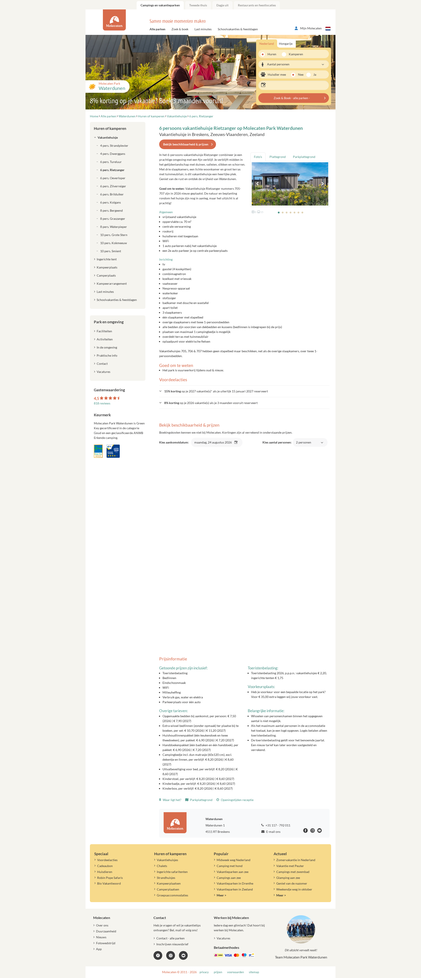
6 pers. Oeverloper (112, 178)
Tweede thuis (198, 5)
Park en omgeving (109, 322)
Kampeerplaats (107, 267)
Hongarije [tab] (286, 43)
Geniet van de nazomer (291, 883)
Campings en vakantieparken (160, 5)
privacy (204, 972)
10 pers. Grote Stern (113, 235)
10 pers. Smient (110, 251)
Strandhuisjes (166, 878)
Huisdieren (104, 872)
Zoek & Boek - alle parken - (292, 98)
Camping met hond (230, 866)
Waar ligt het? (171, 800)
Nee (300, 74)
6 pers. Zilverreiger (113, 186)
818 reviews (102, 403)
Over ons (102, 925)
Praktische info (107, 355)
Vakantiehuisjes (167, 860)
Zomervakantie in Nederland (295, 860)
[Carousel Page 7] (302, 212)
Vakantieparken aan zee (232, 872)
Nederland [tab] (266, 43)
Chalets (162, 866)
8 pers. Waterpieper (113, 227)
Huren (272, 54)
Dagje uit (222, 5)
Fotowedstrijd (105, 943)
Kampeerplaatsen (169, 883)
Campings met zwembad (292, 872)
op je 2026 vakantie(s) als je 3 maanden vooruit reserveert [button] (211, 403)
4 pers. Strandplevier (114, 145)
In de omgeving (107, 347)
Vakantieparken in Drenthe (235, 883)
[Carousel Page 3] (286, 212)
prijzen (218, 972)
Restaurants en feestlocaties (257, 5)
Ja (314, 74)
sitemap (254, 972)
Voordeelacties (107, 860)
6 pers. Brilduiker (112, 194)
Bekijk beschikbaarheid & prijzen (185, 144)
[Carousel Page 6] (298, 212)
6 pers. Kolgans (110, 202)
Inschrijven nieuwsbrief (172, 944)
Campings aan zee (229, 878)
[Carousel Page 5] (294, 212)
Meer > (221, 895)
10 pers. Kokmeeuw (113, 243)
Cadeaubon (105, 866)
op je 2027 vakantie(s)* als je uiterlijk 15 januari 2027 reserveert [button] (216, 391)
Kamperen (294, 54)
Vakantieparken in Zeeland (235, 889)
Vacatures (103, 372)
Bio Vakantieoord (109, 883)
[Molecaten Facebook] (305, 831)
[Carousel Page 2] (283, 212)
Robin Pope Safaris (110, 878)
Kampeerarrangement (112, 283)
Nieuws (101, 937)
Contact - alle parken (170, 938)
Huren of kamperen (110, 128)
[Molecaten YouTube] (183, 955)
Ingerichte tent (107, 259)
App (99, 949)
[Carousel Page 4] (290, 212)
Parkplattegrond (200, 800)
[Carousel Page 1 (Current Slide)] (279, 212)
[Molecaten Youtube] (319, 831)
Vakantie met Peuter (290, 866)
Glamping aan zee (288, 878)
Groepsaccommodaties (172, 895)
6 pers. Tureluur (111, 162)
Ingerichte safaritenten (172, 872)
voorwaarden (235, 972)
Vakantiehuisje (108, 137)
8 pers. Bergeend (111, 210)
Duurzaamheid (106, 931)
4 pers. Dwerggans (112, 154)
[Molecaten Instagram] (312, 831)
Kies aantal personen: (286, 444)
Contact (102, 363)
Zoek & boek (179, 29)
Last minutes (203, 29)
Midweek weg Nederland (233, 860)
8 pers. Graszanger (112, 218)
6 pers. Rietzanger (112, 170)
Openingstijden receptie (236, 800)
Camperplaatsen (168, 889)
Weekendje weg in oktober (294, 889)
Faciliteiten (104, 331)
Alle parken (157, 29)
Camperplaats (106, 275)
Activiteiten (105, 339)
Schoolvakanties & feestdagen (238, 29)
